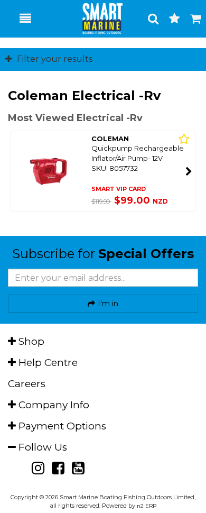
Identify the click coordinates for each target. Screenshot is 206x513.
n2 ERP (146, 505)
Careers (26, 384)
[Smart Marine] (97, 18)
